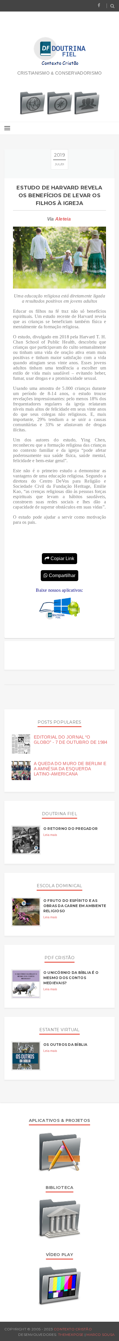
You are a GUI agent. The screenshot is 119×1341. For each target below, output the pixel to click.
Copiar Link (61, 558)
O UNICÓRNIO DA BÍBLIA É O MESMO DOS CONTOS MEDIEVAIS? (70, 977)
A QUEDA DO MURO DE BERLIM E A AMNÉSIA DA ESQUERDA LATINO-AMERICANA (70, 768)
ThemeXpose (70, 1334)
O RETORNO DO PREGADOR (70, 828)
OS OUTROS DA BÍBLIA (65, 1044)
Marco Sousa (100, 1334)
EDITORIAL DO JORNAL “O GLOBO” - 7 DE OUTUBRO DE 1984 (70, 740)
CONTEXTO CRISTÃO (73, 1329)
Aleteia (63, 219)
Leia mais (50, 835)
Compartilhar (61, 575)
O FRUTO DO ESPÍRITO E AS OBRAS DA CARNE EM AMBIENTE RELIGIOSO (74, 905)
